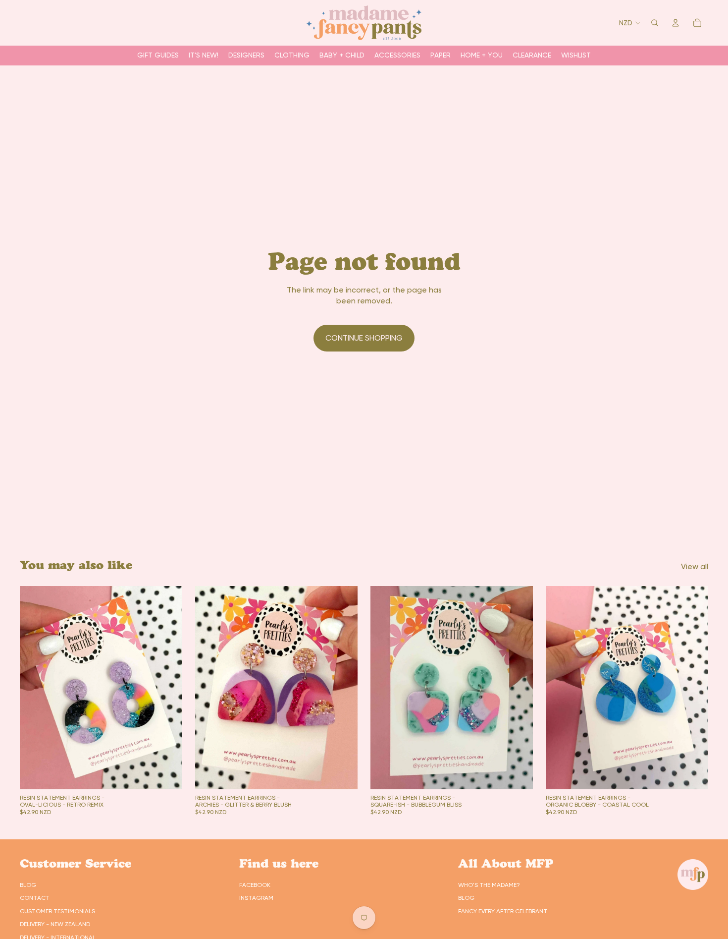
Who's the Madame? (489, 884)
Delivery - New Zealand (55, 924)
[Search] (655, 23)
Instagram (256, 897)
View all (694, 566)
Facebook (254, 884)
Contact (35, 897)
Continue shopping (364, 338)
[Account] (675, 23)
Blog (28, 884)
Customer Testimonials (57, 911)
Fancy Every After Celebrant (502, 911)
